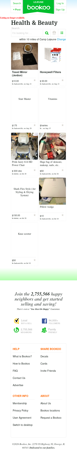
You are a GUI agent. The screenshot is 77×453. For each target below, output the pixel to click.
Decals (44, 356)
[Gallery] (62, 33)
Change (61, 39)
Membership (20, 403)
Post (17, 9)
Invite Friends (48, 370)
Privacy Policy (20, 410)
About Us (45, 403)
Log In (60, 3)
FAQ (15, 370)
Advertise (18, 385)
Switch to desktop (23, 425)
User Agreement (22, 417)
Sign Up (60, 9)
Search (17, 3)
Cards (43, 363)
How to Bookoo (21, 363)
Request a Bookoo (50, 417)
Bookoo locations (50, 410)
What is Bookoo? (22, 356)
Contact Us (19, 378)
